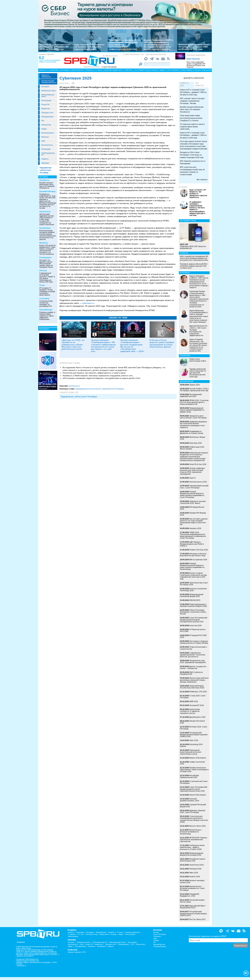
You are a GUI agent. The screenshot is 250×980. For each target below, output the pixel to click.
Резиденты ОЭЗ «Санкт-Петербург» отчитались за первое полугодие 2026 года (191, 154)
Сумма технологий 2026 (192, 763)
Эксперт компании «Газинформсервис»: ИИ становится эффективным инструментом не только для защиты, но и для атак (103, 345)
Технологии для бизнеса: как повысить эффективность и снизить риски (94, 373)
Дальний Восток (159, 944)
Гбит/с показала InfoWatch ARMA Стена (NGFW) (49, 61)
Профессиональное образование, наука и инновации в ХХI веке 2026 (194, 769)
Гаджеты (45, 159)
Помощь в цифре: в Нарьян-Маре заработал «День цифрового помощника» (47, 315)
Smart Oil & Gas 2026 (197, 464)
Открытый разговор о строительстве (193, 648)
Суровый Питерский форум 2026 (193, 805)
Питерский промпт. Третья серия (192, 901)
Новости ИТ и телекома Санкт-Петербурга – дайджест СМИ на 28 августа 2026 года (55, 46)
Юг (154, 942)
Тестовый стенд (141, 70)
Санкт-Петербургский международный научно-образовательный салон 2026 (193, 789)
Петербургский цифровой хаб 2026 (191, 395)
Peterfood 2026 (195, 869)
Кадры (44, 129)
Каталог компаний (202, 70)
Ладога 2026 (194, 385)
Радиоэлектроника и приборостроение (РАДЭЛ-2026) (193, 605)
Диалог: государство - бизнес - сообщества (193, 667)
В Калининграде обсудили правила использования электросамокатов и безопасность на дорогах (47, 235)
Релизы (154, 70)
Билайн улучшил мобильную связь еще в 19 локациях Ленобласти (47, 185)
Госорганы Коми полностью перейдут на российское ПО (46, 303)
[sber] (125, 14)
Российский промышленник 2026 (189, 776)
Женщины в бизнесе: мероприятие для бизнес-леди (193, 555)
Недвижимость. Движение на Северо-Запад (191, 432)
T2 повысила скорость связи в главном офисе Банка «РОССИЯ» (192, 126)
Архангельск (44, 212)
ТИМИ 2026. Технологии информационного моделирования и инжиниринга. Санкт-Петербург (193, 535)
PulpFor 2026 (194, 877)
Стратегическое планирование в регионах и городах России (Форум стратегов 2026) (194, 819)
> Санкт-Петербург (109, 67)
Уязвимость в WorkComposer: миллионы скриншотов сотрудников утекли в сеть (97, 376)
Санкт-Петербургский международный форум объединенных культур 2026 (193, 620)
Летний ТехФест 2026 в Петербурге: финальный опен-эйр (194, 390)
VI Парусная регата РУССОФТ (192, 630)
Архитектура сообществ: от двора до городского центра (190, 711)
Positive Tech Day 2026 (198, 550)
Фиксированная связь (47, 95)
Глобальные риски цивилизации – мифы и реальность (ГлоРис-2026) (192, 847)
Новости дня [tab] (184, 84)
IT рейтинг (128, 70)
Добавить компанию (194, 78)
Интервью (64, 70)
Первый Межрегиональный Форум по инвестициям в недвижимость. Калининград (192, 566)
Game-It (192, 478)
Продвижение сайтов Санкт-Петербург (46, 170)
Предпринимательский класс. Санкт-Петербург (194, 487)
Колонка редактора (196, 55)
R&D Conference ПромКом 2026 (191, 673)
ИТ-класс (183, 187)
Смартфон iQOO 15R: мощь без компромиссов (193, 246)
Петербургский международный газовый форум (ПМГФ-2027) (193, 913)
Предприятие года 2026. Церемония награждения (193, 661)
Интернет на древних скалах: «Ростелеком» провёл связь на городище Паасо (46, 263)
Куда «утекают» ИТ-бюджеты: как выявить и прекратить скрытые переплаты (89, 46)
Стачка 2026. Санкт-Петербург (193, 697)
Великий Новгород (47, 191)
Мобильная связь (48, 91)
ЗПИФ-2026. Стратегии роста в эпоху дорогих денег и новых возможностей (194, 402)
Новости (43, 70)
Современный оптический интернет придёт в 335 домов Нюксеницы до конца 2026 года (47, 277)
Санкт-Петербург (159, 934)
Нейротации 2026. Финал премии (192, 448)
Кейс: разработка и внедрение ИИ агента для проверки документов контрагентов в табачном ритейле (194, 258)
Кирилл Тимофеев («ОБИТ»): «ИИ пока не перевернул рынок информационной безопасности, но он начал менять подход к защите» (159, 44)
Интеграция (46, 100)
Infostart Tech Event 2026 (192, 722)
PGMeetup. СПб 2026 (198, 692)
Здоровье (45, 163)
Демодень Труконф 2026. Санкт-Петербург (192, 811)
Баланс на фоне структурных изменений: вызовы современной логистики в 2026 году (193, 576)
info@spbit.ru (21, 965)
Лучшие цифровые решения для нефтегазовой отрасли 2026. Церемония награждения (192, 471)
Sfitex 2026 (193, 873)
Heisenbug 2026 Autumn (191, 745)
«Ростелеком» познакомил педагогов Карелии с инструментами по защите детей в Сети (101, 378)
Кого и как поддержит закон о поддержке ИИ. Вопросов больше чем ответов (196, 64)
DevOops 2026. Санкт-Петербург (194, 728)
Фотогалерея (173, 70)
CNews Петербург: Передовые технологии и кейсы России (193, 612)
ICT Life (80, 934)
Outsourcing (46, 125)
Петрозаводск (45, 258)
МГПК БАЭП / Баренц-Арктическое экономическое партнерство (193, 839)
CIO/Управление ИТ (48, 154)
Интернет (45, 86)
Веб (81, 944)
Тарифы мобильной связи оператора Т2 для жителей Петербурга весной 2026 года (197, 373)
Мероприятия (77, 70)
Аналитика (53, 70)
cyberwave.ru (88, 303)
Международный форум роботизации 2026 (191, 854)
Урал (155, 938)
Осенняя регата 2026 (198, 482)
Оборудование (47, 117)
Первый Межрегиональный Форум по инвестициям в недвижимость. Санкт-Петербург (192, 494)
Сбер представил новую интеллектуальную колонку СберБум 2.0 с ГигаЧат (191, 118)
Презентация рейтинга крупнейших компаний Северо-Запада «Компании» (194, 680)
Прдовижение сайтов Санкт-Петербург (79, 396)
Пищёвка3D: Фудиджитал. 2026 (190, 895)
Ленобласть (44, 180)
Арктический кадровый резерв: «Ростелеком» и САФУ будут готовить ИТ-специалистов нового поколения (46, 219)
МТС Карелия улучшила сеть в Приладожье (192, 162)
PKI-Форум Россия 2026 (192, 508)
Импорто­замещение (46, 76)
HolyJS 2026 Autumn (197, 795)
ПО (42, 121)
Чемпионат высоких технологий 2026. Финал (193, 502)
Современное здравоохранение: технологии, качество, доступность (192, 655)
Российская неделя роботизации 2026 (192, 860)
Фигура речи (104, 934)
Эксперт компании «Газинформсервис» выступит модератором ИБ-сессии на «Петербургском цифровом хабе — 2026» (132, 345)
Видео (162, 70)
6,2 (41, 57)
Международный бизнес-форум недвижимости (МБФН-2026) (192, 410)
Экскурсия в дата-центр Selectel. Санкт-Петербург (193, 417)
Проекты (89, 70)
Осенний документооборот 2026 (189, 800)
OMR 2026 (193, 701)
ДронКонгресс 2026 (197, 717)
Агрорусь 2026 (195, 528)
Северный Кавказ (159, 946)
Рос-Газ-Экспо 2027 (197, 919)
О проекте (21, 942)
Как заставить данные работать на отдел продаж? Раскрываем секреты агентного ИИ (194, 522)
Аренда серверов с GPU (77, 952)
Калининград (44, 228)
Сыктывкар (44, 298)
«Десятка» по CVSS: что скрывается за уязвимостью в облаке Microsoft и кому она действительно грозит (73, 344)
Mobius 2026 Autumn (197, 758)
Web (43, 141)
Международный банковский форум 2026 (191, 595)
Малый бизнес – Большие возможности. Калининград (191, 832)
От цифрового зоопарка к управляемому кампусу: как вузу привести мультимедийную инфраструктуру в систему (123, 44)
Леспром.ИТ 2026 (196, 705)
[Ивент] (47, 342)
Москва (156, 932)
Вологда (43, 271)
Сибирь (156, 940)
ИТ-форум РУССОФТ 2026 (193, 636)
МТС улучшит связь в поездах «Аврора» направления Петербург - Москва (192, 100)
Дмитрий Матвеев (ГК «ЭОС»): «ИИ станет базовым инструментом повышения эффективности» (198, 330)
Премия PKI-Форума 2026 (193, 514)
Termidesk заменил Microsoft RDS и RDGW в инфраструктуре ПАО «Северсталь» (193, 266)
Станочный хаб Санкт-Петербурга (194, 782)
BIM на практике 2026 (198, 560)
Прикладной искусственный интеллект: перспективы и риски (191, 752)
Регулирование (47, 133)
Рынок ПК (45, 104)
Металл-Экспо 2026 (197, 826)
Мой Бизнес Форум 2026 (192, 438)
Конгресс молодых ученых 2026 (192, 881)
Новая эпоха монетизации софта (197, 360)
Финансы (45, 137)
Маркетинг (45, 108)
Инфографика (187, 70)
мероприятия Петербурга (113, 389)
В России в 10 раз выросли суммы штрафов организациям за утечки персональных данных (162, 343)
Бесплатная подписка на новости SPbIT (208, 936)
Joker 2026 (193, 740)
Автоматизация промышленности (48, 81)
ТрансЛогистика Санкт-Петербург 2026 (194, 584)
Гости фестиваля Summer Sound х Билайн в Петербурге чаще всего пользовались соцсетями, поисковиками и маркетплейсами (193, 145)
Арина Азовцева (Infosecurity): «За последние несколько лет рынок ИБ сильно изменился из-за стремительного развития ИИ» (198, 345)
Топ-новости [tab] (199, 84)
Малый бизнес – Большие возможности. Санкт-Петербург (192, 888)
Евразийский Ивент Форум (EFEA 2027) (192, 907)
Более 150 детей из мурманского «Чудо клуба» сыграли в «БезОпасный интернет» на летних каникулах (47, 249)
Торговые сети (47, 113)
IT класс (98, 70)
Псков (42, 285)
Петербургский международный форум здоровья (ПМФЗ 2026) (194, 734)
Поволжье (157, 936)
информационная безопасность (88, 389)
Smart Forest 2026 (196, 865)
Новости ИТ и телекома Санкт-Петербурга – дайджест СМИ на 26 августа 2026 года (194, 46)
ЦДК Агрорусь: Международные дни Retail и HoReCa (192, 544)
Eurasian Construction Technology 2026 (193, 590)
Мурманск (43, 243)
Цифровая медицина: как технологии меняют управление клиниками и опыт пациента (193, 424)
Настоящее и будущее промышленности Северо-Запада (194, 642)
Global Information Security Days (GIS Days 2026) (192, 687)
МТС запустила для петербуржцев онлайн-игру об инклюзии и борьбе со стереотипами (192, 171)
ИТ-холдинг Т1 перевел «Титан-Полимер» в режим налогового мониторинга (47, 291)
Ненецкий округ (46, 310)
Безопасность (47, 145)
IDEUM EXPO (194, 600)
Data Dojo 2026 (195, 443)
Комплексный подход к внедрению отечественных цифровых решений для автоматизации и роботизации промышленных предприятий (194, 456)
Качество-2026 (195, 626)
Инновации (46, 149)
